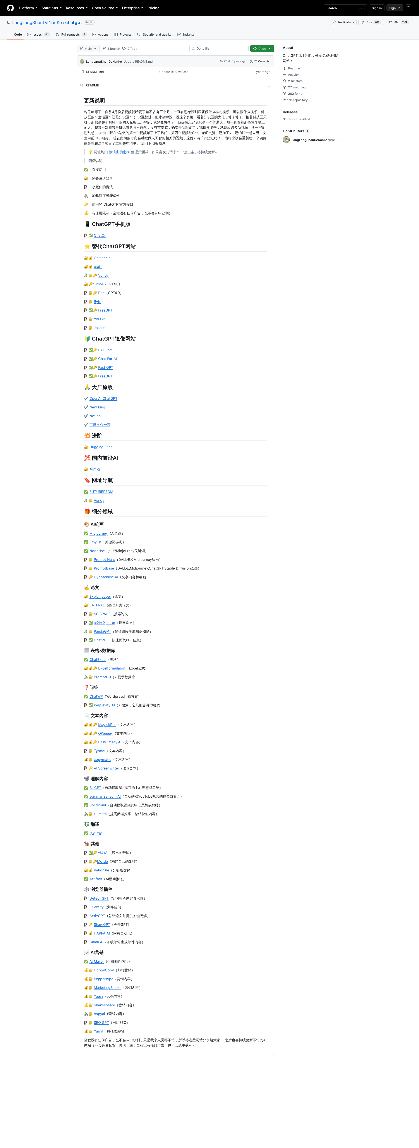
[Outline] (268, 85)
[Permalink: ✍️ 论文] (81, 587)
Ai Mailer (96, 961)
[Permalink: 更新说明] (81, 100)
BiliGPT (95, 787)
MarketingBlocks (107, 987)
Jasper (99, 327)
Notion (95, 416)
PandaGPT (102, 631)
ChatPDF (101, 640)
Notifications (346, 22)
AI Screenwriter (106, 768)
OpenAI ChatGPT (103, 398)
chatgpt (73, 22)
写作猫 (94, 469)
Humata (100, 814)
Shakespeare (104, 1005)
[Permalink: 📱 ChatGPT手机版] (81, 224)
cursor (98, 284)
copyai (99, 1014)
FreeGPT (105, 310)
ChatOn (100, 235)
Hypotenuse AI (106, 577)
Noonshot (97, 551)
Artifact (95, 879)
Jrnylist (95, 542)
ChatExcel (97, 659)
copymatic (102, 759)
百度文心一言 (99, 424)
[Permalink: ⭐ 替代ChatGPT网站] (81, 246)
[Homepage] (10, 7)
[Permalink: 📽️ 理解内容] (81, 779)
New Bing (97, 407)
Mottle (102, 861)
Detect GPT (99, 898)
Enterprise (131, 8)
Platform (26, 8)
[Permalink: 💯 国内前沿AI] (81, 458)
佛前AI (103, 852)
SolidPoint (97, 805)
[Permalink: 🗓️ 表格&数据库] (81, 650)
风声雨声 (96, 833)
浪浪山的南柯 (119, 152)
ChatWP (96, 696)
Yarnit (98, 1031)
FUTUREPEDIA (101, 491)
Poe (101, 293)
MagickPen (107, 724)
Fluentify (96, 907)
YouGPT (100, 319)
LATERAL (97, 605)
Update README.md (138, 61)
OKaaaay (105, 733)
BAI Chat (105, 350)
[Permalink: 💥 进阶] (81, 435)
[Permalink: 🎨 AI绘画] (81, 524)
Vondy (103, 275)
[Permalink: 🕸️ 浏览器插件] (81, 889)
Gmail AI (96, 942)
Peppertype (103, 979)
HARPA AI (102, 933)
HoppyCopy (104, 970)
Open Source (103, 8)
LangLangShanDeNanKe (37, 22)
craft (98, 266)
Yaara (98, 996)
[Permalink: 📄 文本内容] (81, 716)
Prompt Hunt (104, 559)
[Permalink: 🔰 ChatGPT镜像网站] (81, 339)
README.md (95, 72)
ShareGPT (102, 924)
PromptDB (102, 677)
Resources (75, 8)
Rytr (97, 301)
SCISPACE (102, 614)
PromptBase (104, 568)
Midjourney (98, 533)
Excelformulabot (111, 668)
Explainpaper (100, 596)
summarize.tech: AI (105, 796)
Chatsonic (102, 258)
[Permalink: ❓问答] (81, 687)
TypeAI (99, 751)
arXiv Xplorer (104, 622)
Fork (373, 22)
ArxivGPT (97, 916)
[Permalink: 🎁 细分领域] (81, 511)
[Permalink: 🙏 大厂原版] (81, 387)
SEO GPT (101, 1022)
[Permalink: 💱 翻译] (81, 824)
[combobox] (221, 48)
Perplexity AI (104, 705)
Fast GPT (105, 367)
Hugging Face (100, 447)
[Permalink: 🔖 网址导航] (81, 480)
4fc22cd (225, 61)
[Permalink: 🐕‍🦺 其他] (81, 844)
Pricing (154, 8)
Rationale (101, 870)
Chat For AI (107, 358)
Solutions (50, 8)
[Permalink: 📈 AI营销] (81, 952)
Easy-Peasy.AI (109, 742)
